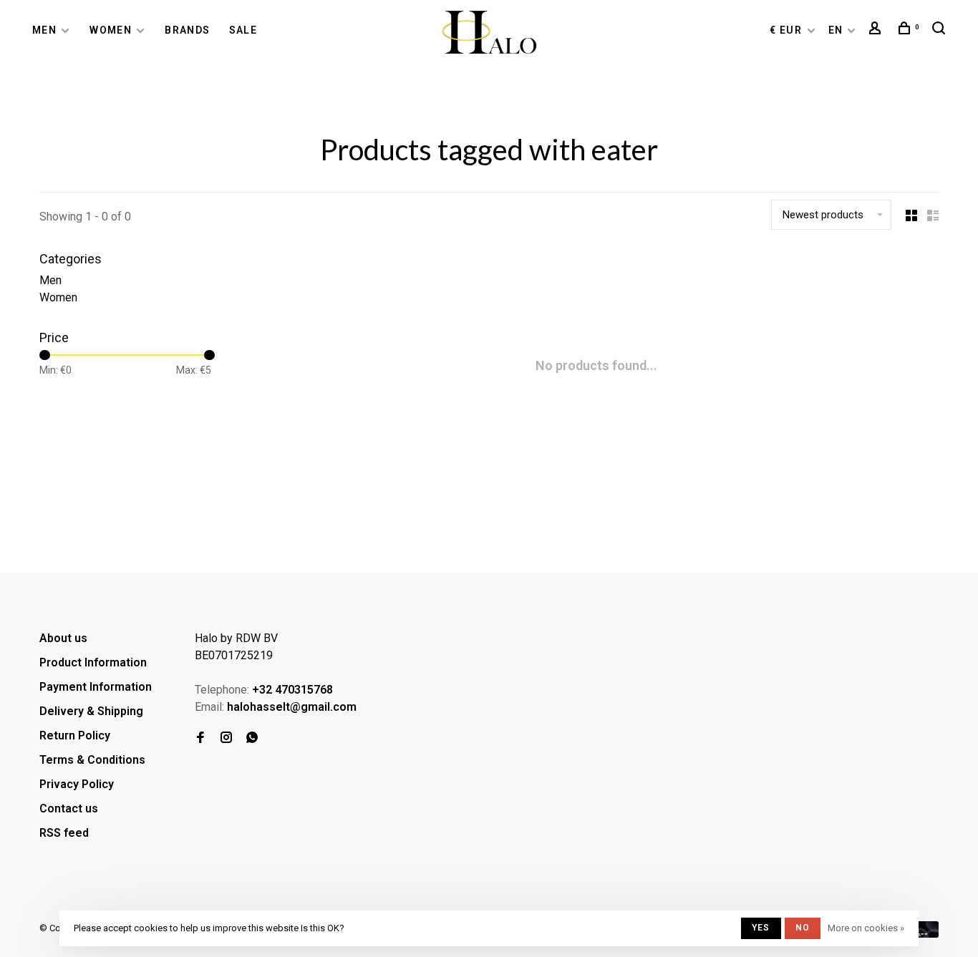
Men (44, 30)
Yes (761, 928)
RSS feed (64, 833)
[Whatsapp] (252, 738)
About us (63, 638)
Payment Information (95, 687)
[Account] (877, 30)
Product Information (93, 662)
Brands (187, 30)
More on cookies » (866, 928)
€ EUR (787, 30)
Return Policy (74, 735)
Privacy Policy (76, 784)
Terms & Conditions (92, 760)
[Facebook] (200, 738)
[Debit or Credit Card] (925, 934)
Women (110, 30)
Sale (243, 30)
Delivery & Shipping (91, 711)
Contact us (68, 808)
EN (835, 30)
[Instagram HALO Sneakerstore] (226, 738)
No (802, 928)
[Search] (940, 30)
